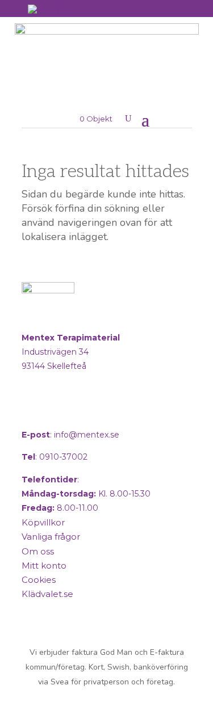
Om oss (38, 551)
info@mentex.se (86, 435)
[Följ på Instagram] (60, 412)
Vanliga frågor (51, 536)
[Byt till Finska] (46, 9)
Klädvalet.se (47, 593)
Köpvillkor (43, 522)
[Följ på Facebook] (33, 412)
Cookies (39, 579)
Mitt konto (44, 565)
